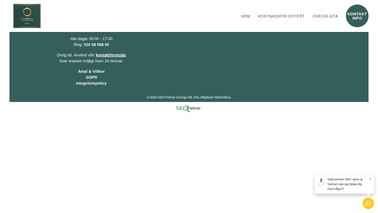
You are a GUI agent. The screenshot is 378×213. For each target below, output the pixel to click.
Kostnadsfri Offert (281, 16)
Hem (245, 16)
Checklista (325, 16)
